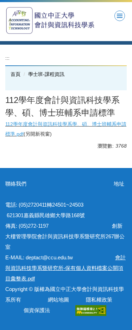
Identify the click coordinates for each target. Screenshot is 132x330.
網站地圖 (57, 300)
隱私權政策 (99, 300)
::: (7, 58)
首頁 (15, 74)
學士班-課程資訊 (46, 74)
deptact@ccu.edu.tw (52, 257)
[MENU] (119, 16)
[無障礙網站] (90, 310)
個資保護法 (37, 310)
